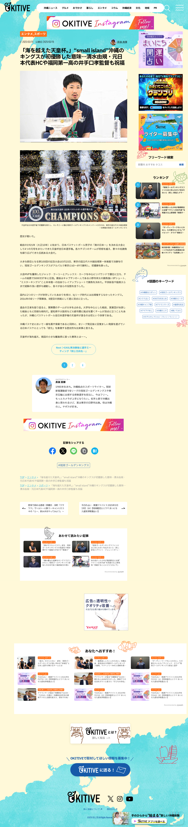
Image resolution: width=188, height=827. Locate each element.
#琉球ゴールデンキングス (73, 465)
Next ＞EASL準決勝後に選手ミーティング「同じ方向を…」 (73, 349)
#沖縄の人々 (162, 310)
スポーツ (43, 485)
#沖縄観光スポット (148, 292)
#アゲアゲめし (146, 310)
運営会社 (111, 809)
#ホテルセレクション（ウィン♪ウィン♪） (160, 317)
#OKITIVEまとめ (160, 298)
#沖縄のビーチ (177, 298)
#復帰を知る (178, 304)
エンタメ (31, 477)
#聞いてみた (176, 310)
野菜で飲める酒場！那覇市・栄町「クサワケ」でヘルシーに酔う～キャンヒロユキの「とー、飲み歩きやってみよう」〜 (46, 508)
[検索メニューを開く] (167, 8)
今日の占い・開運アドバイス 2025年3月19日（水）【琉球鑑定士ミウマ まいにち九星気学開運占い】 (100, 508)
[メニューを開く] (180, 8)
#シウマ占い (144, 298)
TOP (22, 477)
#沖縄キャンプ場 (145, 304)
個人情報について (91, 809)
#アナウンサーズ (162, 304)
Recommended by (111, 571)
